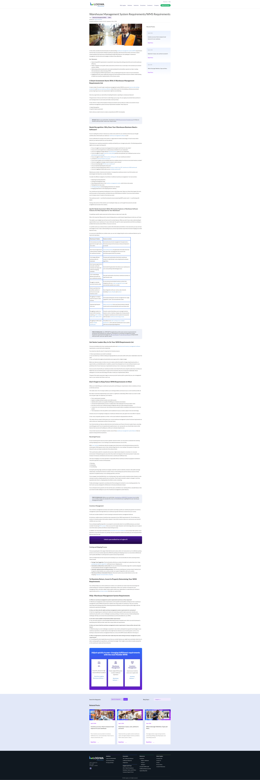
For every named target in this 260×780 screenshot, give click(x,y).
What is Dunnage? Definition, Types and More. (157, 68)
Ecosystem (143, 5)
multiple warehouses (115, 169)
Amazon (110, 291)
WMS (109, 17)
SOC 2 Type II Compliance (128, 768)
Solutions (130, 5)
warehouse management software (117, 135)
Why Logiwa (123, 5)
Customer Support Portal (128, 772)
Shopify (114, 291)
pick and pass (94, 155)
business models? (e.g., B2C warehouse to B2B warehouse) (123, 167)
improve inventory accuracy (103, 158)
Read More (150, 42)
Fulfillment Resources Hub (145, 768)
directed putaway (113, 151)
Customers (149, 5)
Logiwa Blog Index (143, 770)
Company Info (159, 758)
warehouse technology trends (117, 316)
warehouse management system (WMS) (126, 50)
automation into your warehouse (117, 530)
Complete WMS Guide (144, 766)
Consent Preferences (160, 766)
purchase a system (103, 591)
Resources (165, 1)
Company (156, 5)
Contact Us (158, 760)
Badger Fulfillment (145, 760)
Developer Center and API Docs (129, 770)
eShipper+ (143, 764)
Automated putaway (108, 249)
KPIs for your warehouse (108, 163)
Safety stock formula (108, 304)
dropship (111, 574)
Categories (157, 699)
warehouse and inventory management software (129, 346)
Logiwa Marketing (98, 19)
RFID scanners (102, 525)
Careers (158, 762)
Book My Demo (165, 5)
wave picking (101, 155)
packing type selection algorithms (99, 564)
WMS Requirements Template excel (125, 119)
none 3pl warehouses (125, 334)
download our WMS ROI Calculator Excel (125, 497)
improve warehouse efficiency (104, 89)
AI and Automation (110, 760)
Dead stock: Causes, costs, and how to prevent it (158, 53)
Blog (170, 1)
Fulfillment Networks (127, 760)
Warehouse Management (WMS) (99, 17)
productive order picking (109, 153)
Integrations (125, 762)
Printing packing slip (96, 186)
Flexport (143, 762)
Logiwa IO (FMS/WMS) (111, 758)
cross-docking (95, 445)
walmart (120, 291)
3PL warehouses (115, 334)
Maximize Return (97, 579)
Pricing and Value (109, 762)
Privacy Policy (159, 764)
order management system (119, 283)
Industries (136, 5)
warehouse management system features (126, 430)
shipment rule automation (102, 574)
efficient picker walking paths (110, 156)
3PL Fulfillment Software (128, 758)
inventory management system (113, 183)
